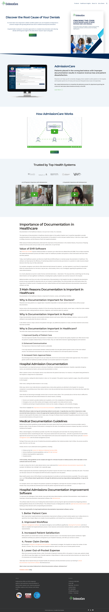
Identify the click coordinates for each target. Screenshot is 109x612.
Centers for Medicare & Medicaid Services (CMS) (45, 450)
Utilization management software (30, 525)
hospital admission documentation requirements (71, 465)
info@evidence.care (74, 591)
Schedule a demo (24, 569)
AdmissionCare (56, 498)
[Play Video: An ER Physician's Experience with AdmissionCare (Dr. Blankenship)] (34, 194)
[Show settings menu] (76, 147)
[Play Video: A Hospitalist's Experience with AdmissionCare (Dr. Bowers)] (74, 194)
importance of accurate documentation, (44, 407)
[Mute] (74, 147)
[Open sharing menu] (78, 147)
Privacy (70, 593)
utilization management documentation (40, 544)
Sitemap (76, 593)
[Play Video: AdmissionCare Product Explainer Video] (54, 131)
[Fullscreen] (80, 147)
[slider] (51, 147)
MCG (49, 452)
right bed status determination (79, 503)
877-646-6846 (72, 589)
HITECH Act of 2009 (27, 251)
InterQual (54, 452)
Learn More (57, 90)
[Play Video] (28, 147)
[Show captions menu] (71, 147)
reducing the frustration (74, 525)
